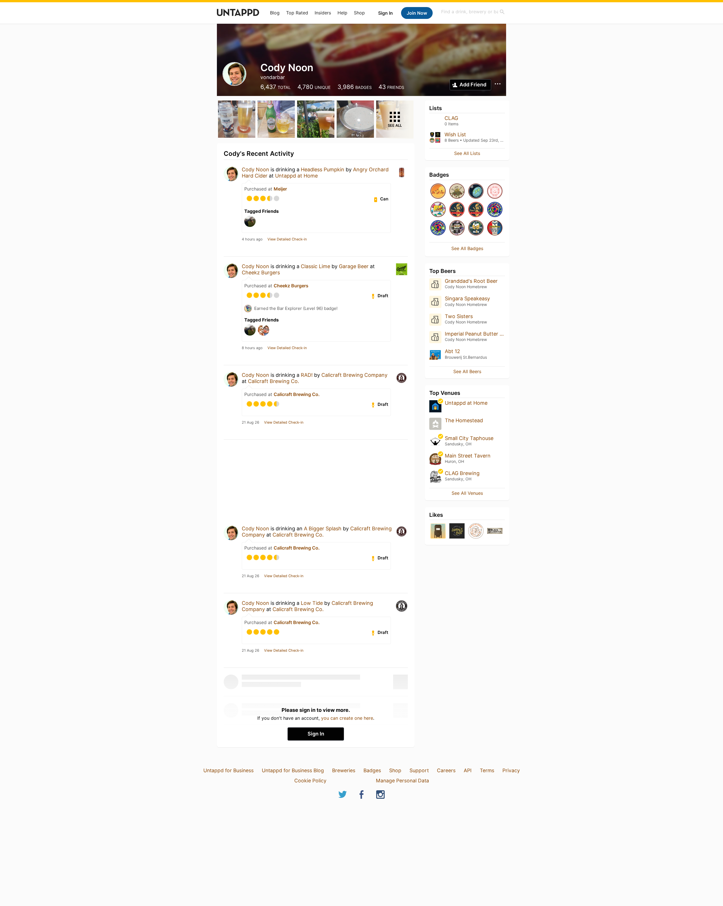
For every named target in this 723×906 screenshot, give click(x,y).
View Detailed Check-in (287, 239)
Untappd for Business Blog (293, 770)
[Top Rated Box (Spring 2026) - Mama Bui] (457, 228)
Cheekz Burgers (261, 272)
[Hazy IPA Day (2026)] (438, 191)
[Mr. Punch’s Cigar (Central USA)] (476, 210)
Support (419, 770)
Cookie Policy (310, 781)
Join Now (417, 13)
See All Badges (467, 248)
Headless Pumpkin (322, 169)
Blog (275, 13)
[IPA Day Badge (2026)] (457, 191)
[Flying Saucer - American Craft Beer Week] (495, 228)
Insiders (323, 13)
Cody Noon (255, 169)
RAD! (307, 375)
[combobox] (473, 12)
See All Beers (467, 371)
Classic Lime (315, 266)
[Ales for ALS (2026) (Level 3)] (476, 228)
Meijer (280, 189)
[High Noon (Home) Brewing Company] (438, 531)
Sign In (385, 13)
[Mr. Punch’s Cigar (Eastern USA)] (457, 210)
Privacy (511, 770)
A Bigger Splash (322, 528)
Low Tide (312, 603)
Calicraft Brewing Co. (273, 381)
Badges (372, 770)
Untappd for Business (228, 770)
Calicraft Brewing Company (354, 375)
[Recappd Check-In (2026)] (438, 210)
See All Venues (467, 493)
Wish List (455, 134)
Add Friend (473, 84)
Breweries (343, 770)
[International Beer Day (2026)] (476, 191)
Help (342, 13)
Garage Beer (354, 266)
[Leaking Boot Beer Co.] (457, 531)
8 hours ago (252, 348)
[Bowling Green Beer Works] (476, 531)
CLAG (451, 118)
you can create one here (347, 718)
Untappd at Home (296, 176)
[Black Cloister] (495, 531)
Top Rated (297, 13)
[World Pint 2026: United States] (438, 228)
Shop (359, 13)
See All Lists (467, 153)
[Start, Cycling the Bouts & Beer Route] (495, 191)
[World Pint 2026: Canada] (495, 210)
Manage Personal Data (402, 781)
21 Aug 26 (250, 422)
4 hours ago (252, 239)
